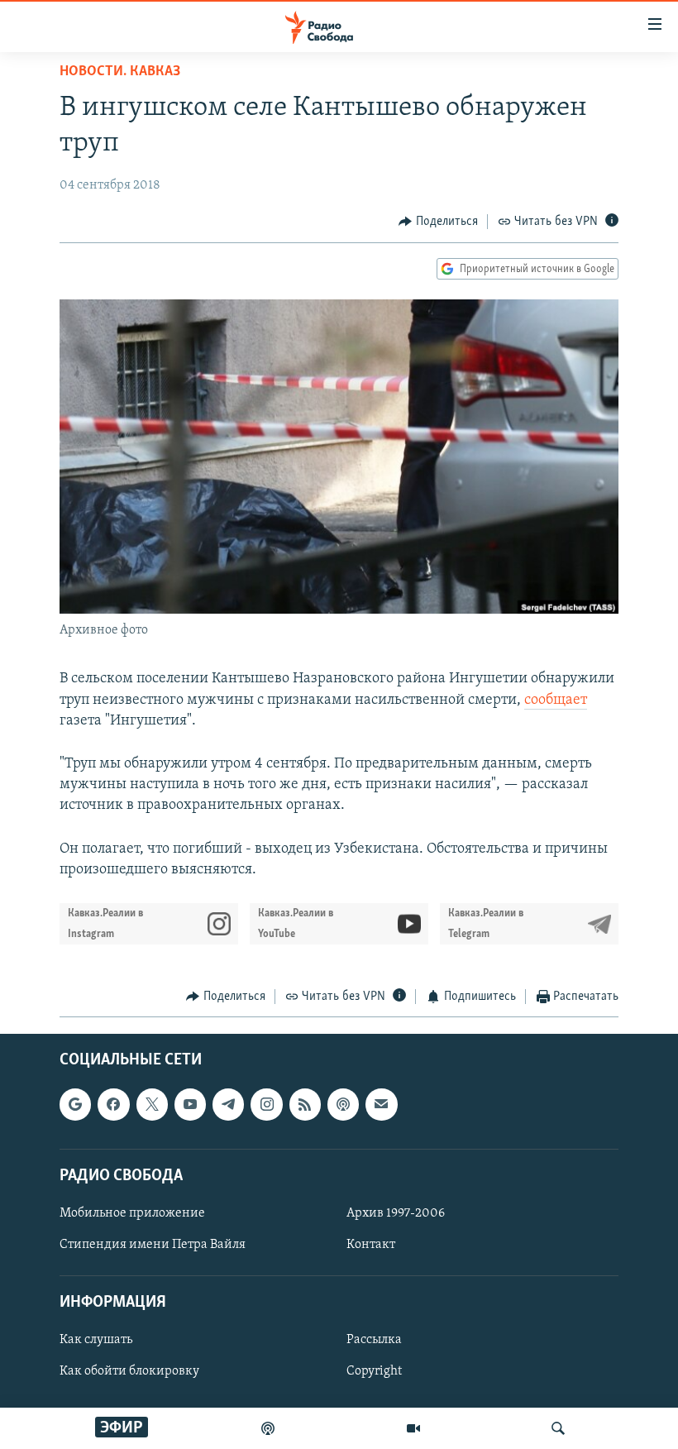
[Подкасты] (343, 1105)
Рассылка (374, 1340)
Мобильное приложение (132, 1213)
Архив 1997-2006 (395, 1213)
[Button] (438, 221)
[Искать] (558, 1428)
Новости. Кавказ (120, 72)
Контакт (370, 1244)
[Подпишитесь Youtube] (190, 1105)
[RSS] (305, 1105)
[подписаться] (381, 1105)
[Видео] (413, 1428)
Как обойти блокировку (129, 1372)
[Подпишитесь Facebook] (113, 1105)
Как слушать (96, 1340)
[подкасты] (268, 1428)
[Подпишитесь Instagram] (266, 1105)
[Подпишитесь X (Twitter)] (152, 1105)
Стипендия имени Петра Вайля (153, 1244)
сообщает (555, 700)
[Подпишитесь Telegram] (228, 1105)
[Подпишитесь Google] (75, 1105)
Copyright (374, 1372)
